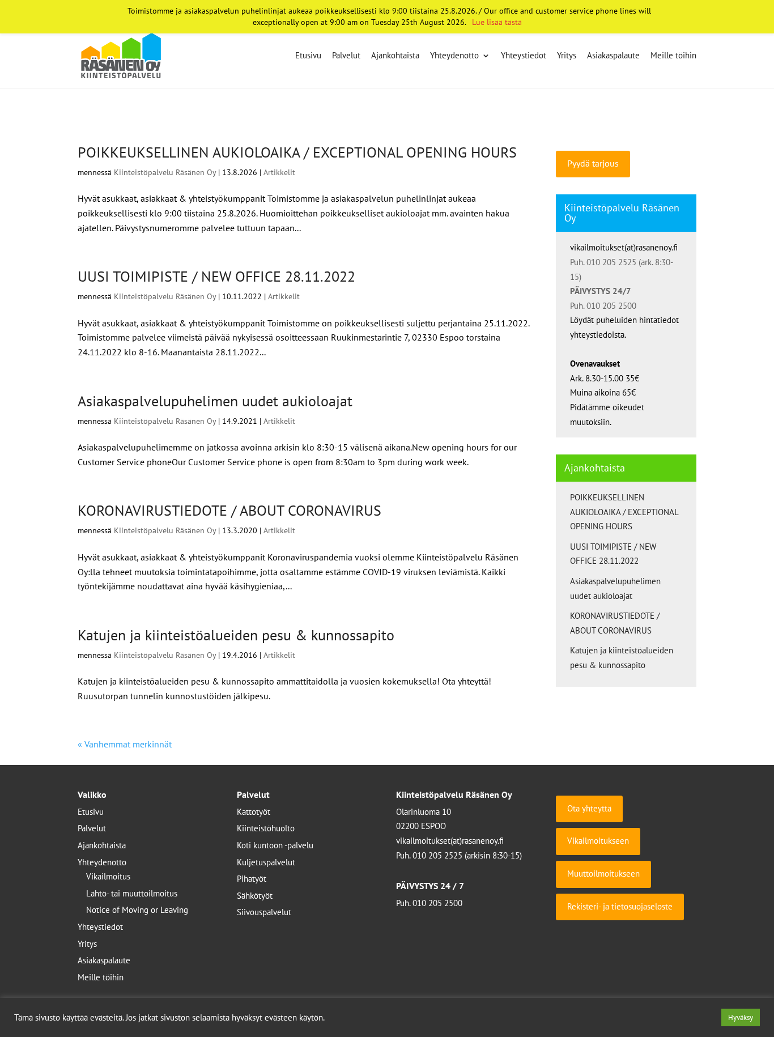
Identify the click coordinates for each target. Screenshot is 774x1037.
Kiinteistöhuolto (266, 828)
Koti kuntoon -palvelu (275, 845)
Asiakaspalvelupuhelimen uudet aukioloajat (215, 401)
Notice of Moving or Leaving (137, 909)
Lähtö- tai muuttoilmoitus (131, 893)
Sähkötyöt (255, 895)
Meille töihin (673, 56)
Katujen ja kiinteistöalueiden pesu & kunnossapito (236, 635)
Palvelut (346, 56)
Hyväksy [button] (740, 1017)
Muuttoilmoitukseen (603, 873)
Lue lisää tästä (497, 22)
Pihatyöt (251, 878)
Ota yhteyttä (589, 808)
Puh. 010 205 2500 (603, 305)
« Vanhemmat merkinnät (125, 744)
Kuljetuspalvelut (266, 862)
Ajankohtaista (395, 56)
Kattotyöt (253, 811)
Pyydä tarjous (593, 163)
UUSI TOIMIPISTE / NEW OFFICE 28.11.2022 (216, 276)
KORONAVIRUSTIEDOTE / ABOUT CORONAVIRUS (229, 510)
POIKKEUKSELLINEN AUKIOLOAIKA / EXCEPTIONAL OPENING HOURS (297, 152)
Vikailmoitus (108, 876)
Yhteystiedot (523, 56)
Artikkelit (279, 172)
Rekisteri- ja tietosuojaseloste (620, 906)
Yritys (566, 56)
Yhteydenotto (454, 56)
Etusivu (308, 56)
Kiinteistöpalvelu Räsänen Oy (165, 172)
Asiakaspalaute (613, 56)
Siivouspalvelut (264, 912)
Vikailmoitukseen (598, 840)
